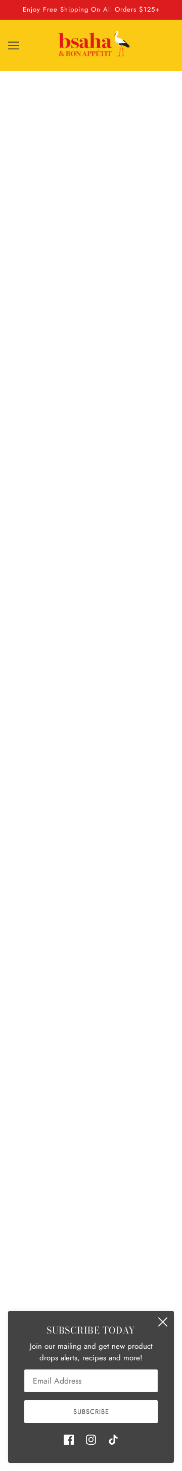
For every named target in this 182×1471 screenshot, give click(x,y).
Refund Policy (91, 1305)
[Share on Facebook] (15, 612)
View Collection (91, 808)
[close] (163, 1322)
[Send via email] (37, 612)
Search (91, 1259)
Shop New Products (91, 656)
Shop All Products (91, 1274)
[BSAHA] (94, 55)
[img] (69, 1439)
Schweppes (91, 300)
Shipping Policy (90, 1290)
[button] (60, 612)
